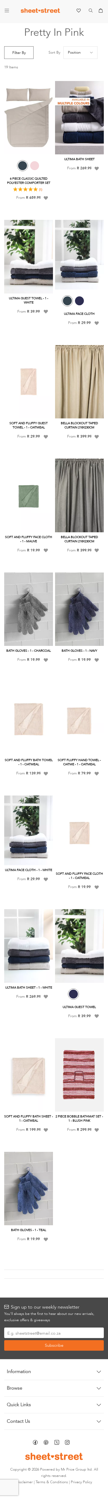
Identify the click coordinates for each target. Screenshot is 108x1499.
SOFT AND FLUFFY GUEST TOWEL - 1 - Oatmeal (28, 425)
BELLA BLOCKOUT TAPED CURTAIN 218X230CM (79, 425)
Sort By (54, 52)
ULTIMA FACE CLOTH (79, 314)
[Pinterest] (49, 1443)
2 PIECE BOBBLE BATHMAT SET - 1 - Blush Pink (79, 1118)
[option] (22, 165)
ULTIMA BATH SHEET (79, 159)
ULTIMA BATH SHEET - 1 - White (28, 987)
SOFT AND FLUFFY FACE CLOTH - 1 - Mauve (28, 539)
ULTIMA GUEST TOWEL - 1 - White (28, 300)
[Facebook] (38, 1443)
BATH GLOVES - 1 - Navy (79, 651)
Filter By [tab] (19, 52)
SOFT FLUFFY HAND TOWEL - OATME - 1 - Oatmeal (79, 762)
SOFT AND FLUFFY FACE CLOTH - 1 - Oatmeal (79, 876)
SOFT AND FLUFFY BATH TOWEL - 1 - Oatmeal (29, 762)
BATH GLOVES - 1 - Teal (28, 1230)
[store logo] (40, 11)
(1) (40, 190)
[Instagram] (70, 1443)
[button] (45, 198)
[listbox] (28, 167)
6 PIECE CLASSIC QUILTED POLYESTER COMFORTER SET (28, 180)
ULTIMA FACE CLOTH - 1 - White (28, 870)
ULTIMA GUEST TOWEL (79, 1007)
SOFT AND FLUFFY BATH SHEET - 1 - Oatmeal (28, 1118)
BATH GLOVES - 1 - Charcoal (28, 651)
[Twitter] (59, 1442)
